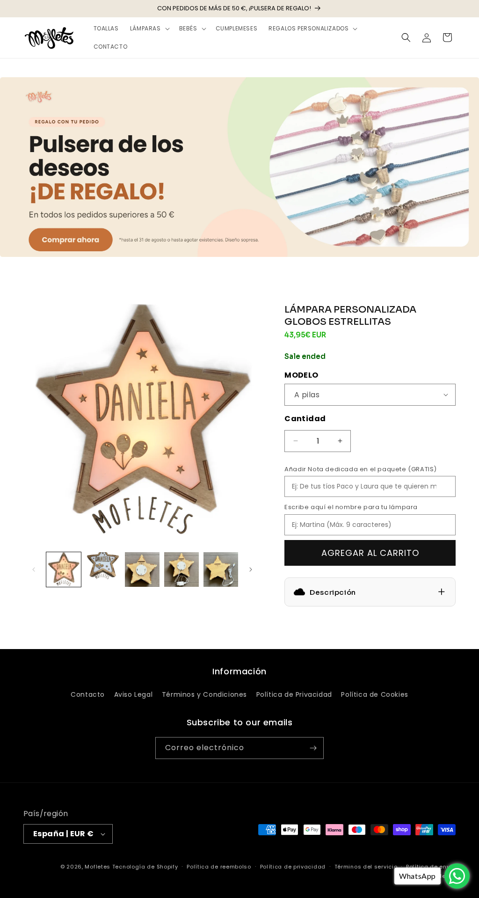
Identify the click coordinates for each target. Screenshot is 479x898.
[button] (149, 28)
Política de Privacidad (294, 694)
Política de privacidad (293, 866)
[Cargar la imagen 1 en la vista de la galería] (63, 569)
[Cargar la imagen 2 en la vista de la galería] (103, 569)
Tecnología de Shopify (145, 866)
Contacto (88, 694)
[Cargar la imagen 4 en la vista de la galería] (181, 569)
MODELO (301, 375)
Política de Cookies (374, 694)
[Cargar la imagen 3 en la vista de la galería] (142, 569)
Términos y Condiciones (204, 694)
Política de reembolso (219, 866)
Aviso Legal (133, 694)
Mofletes (97, 866)
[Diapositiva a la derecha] (250, 569)
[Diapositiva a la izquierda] (33, 569)
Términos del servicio (366, 866)
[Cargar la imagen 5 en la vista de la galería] (220, 569)
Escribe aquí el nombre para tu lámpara (351, 507)
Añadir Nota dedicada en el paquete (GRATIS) (360, 469)
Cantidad (305, 418)
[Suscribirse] (313, 748)
